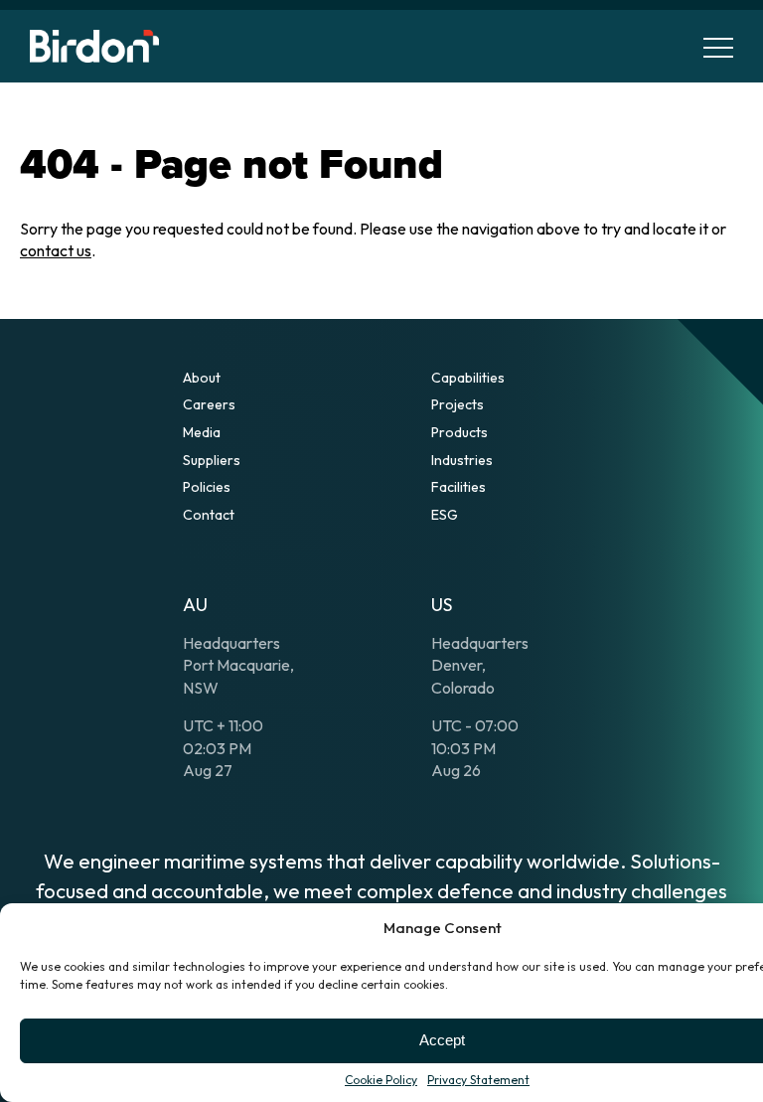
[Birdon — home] (94, 46)
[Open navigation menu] (718, 46)
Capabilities (468, 378)
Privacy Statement (478, 1079)
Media (202, 432)
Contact (208, 515)
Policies (206, 487)
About (202, 378)
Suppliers (211, 460)
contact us (55, 250)
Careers (209, 404)
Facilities (458, 487)
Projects (457, 404)
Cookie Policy (381, 1079)
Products (459, 432)
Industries (462, 460)
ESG (444, 515)
